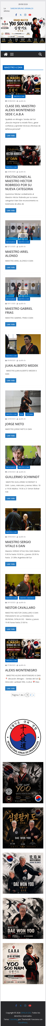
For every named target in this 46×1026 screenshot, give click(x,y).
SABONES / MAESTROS (27, 598)
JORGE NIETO (14, 424)
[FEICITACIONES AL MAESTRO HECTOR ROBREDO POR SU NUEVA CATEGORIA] (23, 155)
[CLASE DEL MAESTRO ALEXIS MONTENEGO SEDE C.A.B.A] (23, 85)
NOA (21, 414)
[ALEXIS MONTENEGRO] (23, 649)
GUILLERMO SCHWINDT (22, 477)
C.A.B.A (8, 96)
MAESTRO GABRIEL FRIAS (19, 310)
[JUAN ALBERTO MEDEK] (23, 344)
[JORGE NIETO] (23, 401)
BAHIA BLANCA (10, 242)
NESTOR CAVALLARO (20, 607)
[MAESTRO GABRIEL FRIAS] (23, 287)
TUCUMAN (29, 414)
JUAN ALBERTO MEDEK (21, 365)
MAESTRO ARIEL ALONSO (16, 253)
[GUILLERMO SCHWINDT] (23, 456)
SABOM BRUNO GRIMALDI (21, 8)
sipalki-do (22, 101)
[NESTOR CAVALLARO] (23, 585)
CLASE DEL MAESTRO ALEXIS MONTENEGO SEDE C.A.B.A (20, 110)
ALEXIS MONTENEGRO (21, 670)
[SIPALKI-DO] (23, 19)
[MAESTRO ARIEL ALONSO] (23, 230)
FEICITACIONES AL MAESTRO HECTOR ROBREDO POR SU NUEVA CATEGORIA (19, 183)
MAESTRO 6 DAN (19, 96)
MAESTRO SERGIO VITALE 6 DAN (18, 544)
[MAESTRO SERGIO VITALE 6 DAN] (23, 519)
